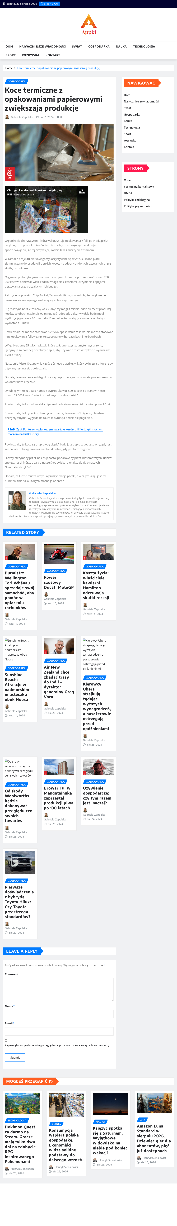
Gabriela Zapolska (22, 117)
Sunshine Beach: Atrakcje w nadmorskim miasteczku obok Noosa (17, 687)
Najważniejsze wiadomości (42, 46)
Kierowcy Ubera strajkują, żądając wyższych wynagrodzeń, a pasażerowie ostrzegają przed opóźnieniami (97, 706)
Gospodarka (99, 46)
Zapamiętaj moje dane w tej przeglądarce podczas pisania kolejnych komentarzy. (57, 1045)
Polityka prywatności (137, 206)
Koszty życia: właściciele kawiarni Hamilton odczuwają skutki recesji (96, 585)
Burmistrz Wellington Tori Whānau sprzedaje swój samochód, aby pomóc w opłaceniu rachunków (19, 590)
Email (9, 1023)
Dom (9, 46)
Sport (11, 55)
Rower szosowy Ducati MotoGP (59, 582)
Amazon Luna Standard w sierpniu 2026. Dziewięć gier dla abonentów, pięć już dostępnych (154, 1138)
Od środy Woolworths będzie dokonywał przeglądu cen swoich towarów (18, 805)
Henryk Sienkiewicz (22, 1168)
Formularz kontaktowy (139, 187)
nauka (121, 46)
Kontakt (53, 55)
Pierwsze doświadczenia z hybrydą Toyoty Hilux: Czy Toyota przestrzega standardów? (19, 902)
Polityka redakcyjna (137, 200)
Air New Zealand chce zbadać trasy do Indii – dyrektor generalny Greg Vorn (59, 682)
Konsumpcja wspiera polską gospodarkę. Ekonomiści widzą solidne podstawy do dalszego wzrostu (66, 1145)
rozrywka (30, 55)
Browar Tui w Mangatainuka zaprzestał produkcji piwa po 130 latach (58, 798)
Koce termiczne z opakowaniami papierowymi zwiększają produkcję (58, 68)
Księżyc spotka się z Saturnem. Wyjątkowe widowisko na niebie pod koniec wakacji (110, 1140)
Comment (11, 974)
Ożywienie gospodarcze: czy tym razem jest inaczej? (97, 795)
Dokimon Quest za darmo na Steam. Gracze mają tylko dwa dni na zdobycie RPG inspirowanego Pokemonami (20, 1144)
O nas (128, 180)
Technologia (144, 46)
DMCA (128, 193)
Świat (77, 46)
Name (10, 1006)
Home (9, 68)
